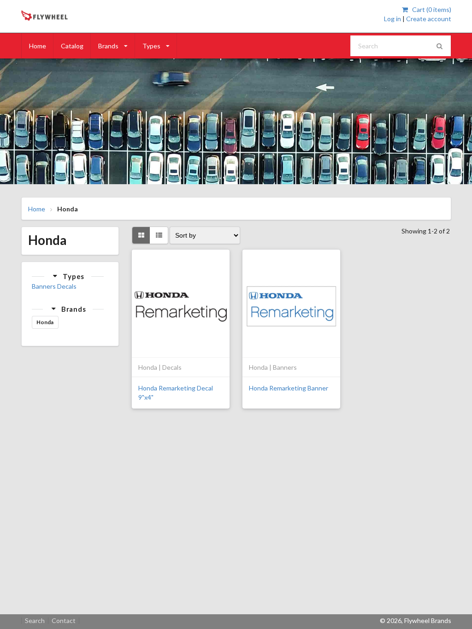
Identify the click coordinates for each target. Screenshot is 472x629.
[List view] (159, 235)
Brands (108, 46)
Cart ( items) (431, 9)
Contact (64, 620)
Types (151, 46)
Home (37, 46)
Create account (428, 19)
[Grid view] (141, 235)
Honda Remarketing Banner (288, 388)
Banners (44, 286)
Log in (392, 19)
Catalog (72, 46)
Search (35, 620)
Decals (67, 286)
